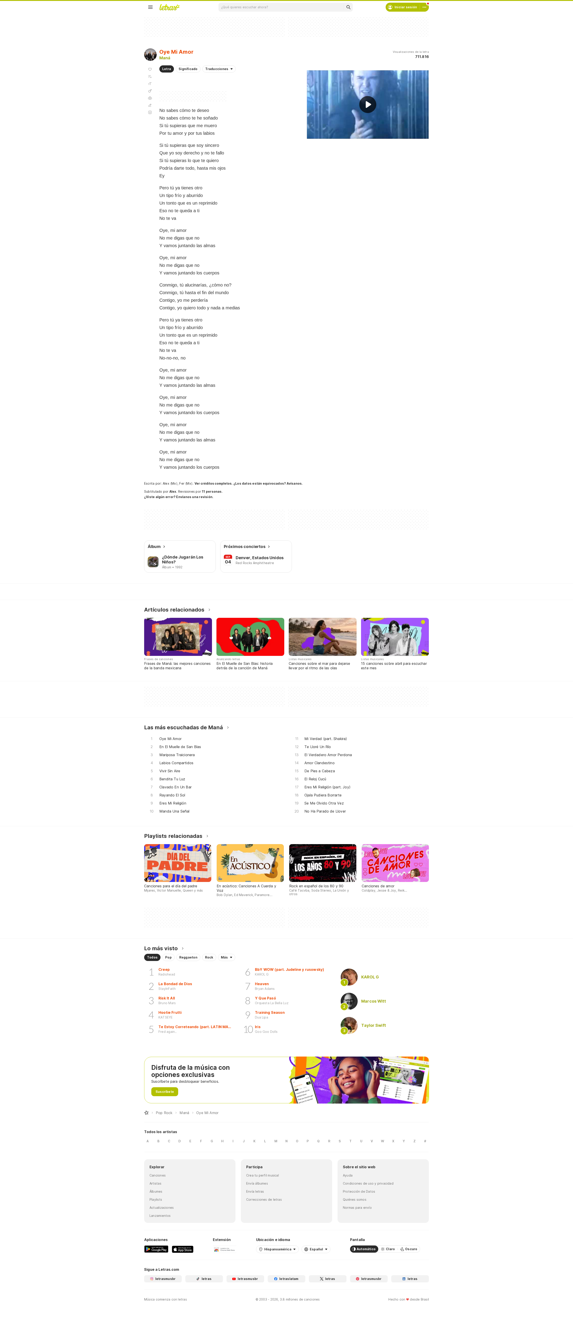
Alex (172, 491)
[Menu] (150, 7)
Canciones (158, 1175)
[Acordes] (150, 91)
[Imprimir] (150, 98)
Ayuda (348, 1175)
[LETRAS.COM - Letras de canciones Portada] (169, 7)
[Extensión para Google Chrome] (224, 1249)
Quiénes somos (354, 1199)
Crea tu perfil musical (262, 1175)
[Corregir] (150, 105)
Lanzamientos (160, 1215)
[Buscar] (348, 7)
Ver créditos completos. (214, 483)
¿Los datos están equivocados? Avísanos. (268, 483)
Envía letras (255, 1191)
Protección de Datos (359, 1191)
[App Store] (182, 1249)
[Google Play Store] (156, 1249)
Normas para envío (357, 1207)
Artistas (155, 1183)
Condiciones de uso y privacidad (368, 1183)
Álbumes (156, 1191)
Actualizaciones (162, 1207)
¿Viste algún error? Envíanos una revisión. (178, 497)
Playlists (156, 1199)
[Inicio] (146, 1112)
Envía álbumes (257, 1183)
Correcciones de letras (264, 1199)
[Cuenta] (424, 7)
